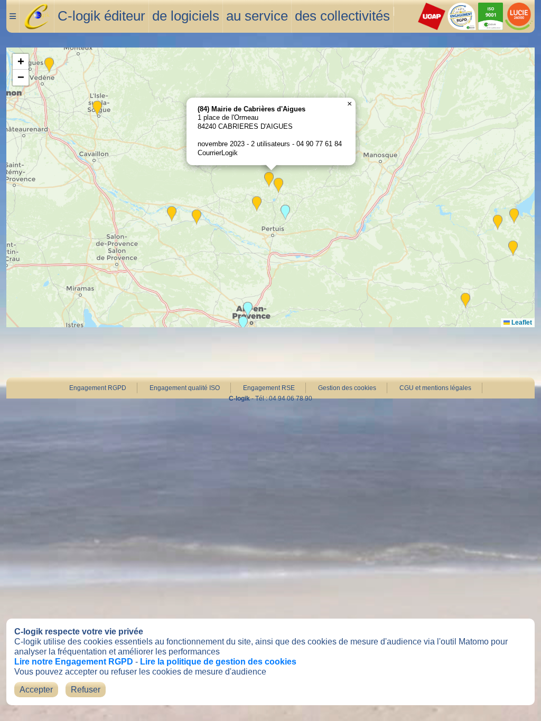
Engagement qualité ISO (185, 388)
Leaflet (521, 322)
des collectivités (342, 16)
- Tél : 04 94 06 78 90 (270, 398)
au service (257, 16)
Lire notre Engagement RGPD (73, 661)
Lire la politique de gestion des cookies (218, 661)
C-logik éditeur (101, 16)
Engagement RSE (269, 388)
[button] (278, 185)
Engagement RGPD (97, 388)
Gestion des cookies (347, 388)
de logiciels (185, 16)
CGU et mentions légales (435, 388)
